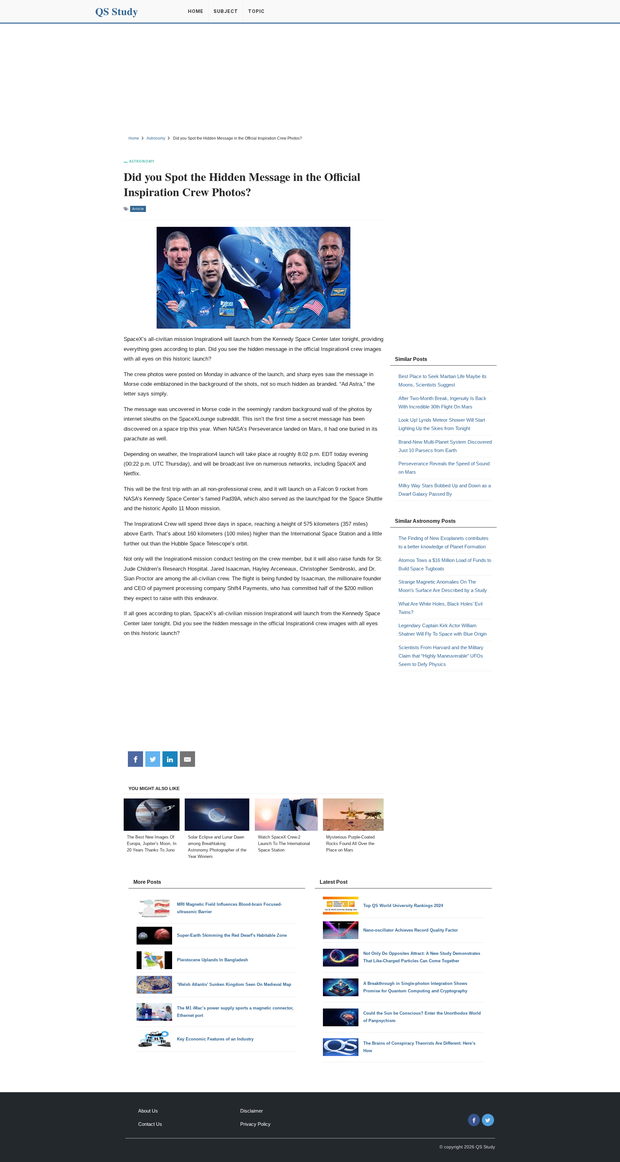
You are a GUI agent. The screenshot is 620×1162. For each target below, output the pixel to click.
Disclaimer (251, 1111)
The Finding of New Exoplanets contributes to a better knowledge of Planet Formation (443, 542)
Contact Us (150, 1124)
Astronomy (142, 161)
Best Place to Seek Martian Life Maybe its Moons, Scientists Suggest (442, 380)
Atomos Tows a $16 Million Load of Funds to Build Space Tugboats (444, 564)
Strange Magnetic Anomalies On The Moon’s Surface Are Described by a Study (442, 586)
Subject (225, 11)
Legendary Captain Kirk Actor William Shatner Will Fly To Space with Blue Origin (442, 630)
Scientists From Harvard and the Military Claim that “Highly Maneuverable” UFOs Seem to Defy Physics (440, 656)
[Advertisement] (310, 78)
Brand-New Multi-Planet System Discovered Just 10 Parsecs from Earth (445, 446)
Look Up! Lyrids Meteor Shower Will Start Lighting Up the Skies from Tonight (441, 424)
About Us (148, 1111)
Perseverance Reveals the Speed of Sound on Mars (444, 468)
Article (138, 209)
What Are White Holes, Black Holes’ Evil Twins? (440, 608)
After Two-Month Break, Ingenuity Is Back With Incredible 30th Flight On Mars (442, 402)
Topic (256, 11)
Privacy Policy (255, 1124)
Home (195, 11)
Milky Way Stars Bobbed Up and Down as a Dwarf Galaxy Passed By (444, 490)
